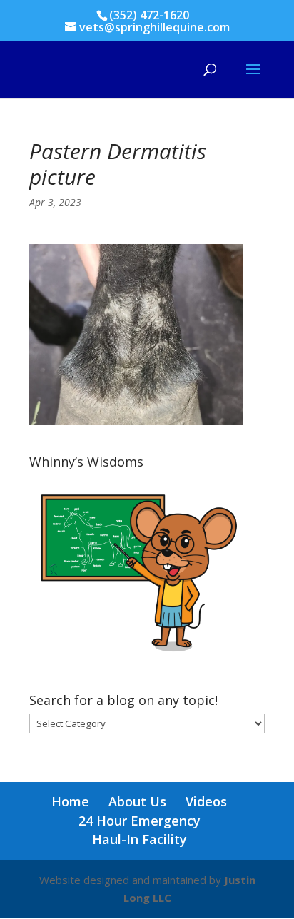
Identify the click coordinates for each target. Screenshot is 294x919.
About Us (137, 801)
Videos (206, 801)
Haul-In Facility (139, 839)
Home (70, 801)
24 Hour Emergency (139, 820)
